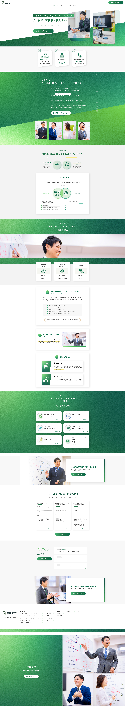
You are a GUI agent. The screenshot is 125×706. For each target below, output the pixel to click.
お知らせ (63, 5)
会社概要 (74, 5)
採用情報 (69, 5)
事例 (57, 5)
